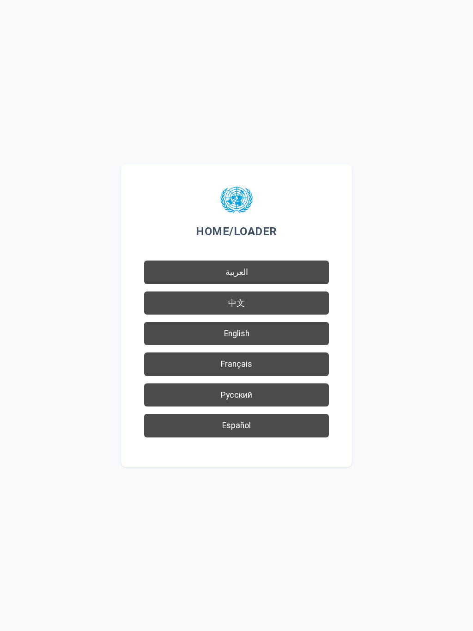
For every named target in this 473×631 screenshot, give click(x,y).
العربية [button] (236, 272)
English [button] (236, 333)
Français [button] (236, 364)
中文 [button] (236, 303)
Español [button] (236, 425)
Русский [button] (236, 395)
